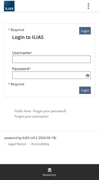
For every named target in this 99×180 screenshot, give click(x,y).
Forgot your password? (49, 111)
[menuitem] (49, 172)
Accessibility (40, 144)
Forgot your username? (32, 116)
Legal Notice (17, 144)
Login (85, 31)
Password (21, 68)
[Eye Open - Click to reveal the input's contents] (87, 75)
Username (22, 52)
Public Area (23, 111)
